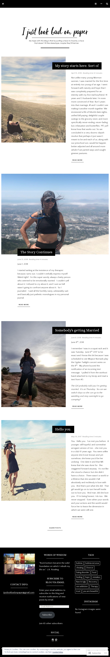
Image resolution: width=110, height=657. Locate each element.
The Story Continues (36, 252)
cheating (79, 568)
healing (79, 577)
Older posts (55, 528)
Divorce (89, 568)
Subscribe (47, 615)
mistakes (96, 577)
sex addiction (82, 586)
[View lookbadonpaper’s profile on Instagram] (53, 640)
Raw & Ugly (81, 582)
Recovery (93, 582)
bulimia (79, 563)
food (94, 572)
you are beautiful (90, 591)
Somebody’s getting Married (77, 330)
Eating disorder (82, 572)
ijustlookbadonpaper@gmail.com (18, 592)
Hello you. (63, 429)
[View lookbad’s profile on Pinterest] (56, 640)
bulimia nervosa (92, 563)
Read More (77, 160)
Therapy (94, 586)
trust (78, 591)
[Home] (3, 4)
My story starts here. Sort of (77, 66)
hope (87, 577)
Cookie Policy (57, 652)
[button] (8, 558)
